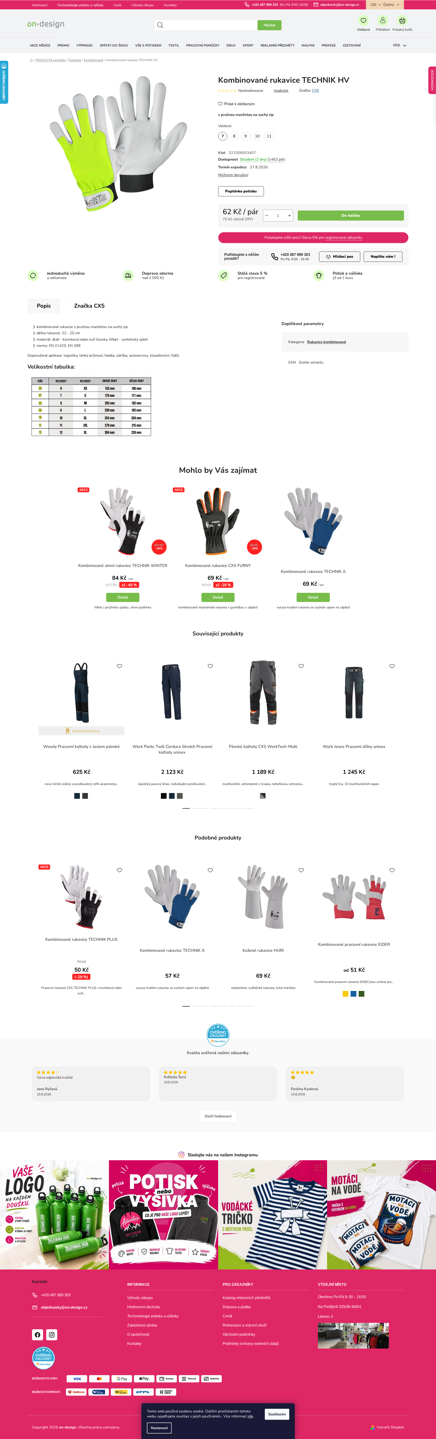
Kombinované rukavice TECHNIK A (313, 571)
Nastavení (159, 1428)
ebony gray (85, 793)
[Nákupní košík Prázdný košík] (402, 25)
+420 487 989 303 (265, 5)
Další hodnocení (218, 1116)
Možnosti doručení (233, 175)
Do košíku (351, 215)
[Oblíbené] (363, 25)
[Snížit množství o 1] (266, 215)
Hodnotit (281, 90)
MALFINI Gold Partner (86, 731)
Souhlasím (277, 1414)
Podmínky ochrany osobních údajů (251, 1344)
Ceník (117, 5)
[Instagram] (51, 1334)
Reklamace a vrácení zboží (245, 1325)
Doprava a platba (237, 1307)
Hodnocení (39, 5)
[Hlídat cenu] (339, 257)
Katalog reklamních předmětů (246, 1298)
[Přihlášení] (382, 25)
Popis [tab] (44, 305)
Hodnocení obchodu (143, 1307)
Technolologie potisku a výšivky (80, 5)
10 (257, 136)
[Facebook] (37, 1334)
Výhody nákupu (142, 5)
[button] (123, 591)
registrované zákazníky (343, 237)
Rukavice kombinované (326, 342)
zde (250, 1416)
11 (269, 136)
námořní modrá (171, 793)
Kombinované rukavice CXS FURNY (218, 565)
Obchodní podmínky (239, 1334)
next (405, 733)
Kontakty (170, 5)
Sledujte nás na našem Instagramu (223, 1155)
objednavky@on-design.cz (339, 5)
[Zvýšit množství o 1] (289, 215)
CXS (315, 90)
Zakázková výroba (142, 1325)
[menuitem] (40, 45)
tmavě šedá (179, 793)
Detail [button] (123, 597)
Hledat (269, 25)
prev (31, 733)
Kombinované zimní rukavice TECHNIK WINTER (122, 565)
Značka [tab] (89, 305)
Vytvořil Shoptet (390, 1427)
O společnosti (138, 1334)
